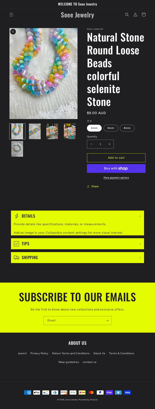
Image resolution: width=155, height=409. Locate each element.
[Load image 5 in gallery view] (17, 149)
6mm (111, 128)
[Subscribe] (107, 320)
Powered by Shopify (88, 399)
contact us (90, 362)
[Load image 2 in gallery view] (35, 131)
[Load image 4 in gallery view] (70, 131)
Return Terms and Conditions (71, 353)
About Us (99, 353)
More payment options (116, 177)
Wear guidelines (68, 362)
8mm (127, 128)
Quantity (92, 136)
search (22, 353)
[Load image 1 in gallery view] (17, 131)
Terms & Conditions (121, 353)
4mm (94, 128)
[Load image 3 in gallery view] (52, 131)
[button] (11, 14)
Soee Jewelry (71, 399)
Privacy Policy (39, 353)
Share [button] (95, 186)
